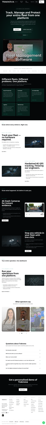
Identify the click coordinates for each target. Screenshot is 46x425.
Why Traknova (26, 2)
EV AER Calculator (41, 411)
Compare (32, 404)
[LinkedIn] (2, 412)
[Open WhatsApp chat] (43, 422)
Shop (36, 1)
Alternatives (33, 402)
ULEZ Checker (40, 403)
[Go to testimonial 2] (23, 333)
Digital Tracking (40, 409)
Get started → (17, 29)
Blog (31, 399)
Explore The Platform (6, 291)
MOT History (40, 406)
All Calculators (40, 401)
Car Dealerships (11, 402)
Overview (17, 399)
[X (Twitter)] (5, 412)
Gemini (28, 421)
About (25, 399)
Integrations (33, 405)
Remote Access (40, 408)
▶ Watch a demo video (27, 29)
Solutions (16, 1)
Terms (32, 412)
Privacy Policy (33, 410)
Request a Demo (26, 404)
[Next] (26, 333)
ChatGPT (12, 421)
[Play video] (23, 319)
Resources (32, 1)
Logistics (10, 405)
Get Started (25, 402)
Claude (17, 421)
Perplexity (22, 421)
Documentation (33, 407)
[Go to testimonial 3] (24, 333)
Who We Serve (21, 2)
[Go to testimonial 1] (21, 333)
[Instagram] (3, 412)
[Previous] (19, 333)
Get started (41, 2)
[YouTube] (6, 412)
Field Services (11, 404)
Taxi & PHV (10, 399)
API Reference (33, 409)
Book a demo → (23, 389)
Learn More (4, 151)
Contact (25, 405)
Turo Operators (11, 410)
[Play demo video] (23, 50)
